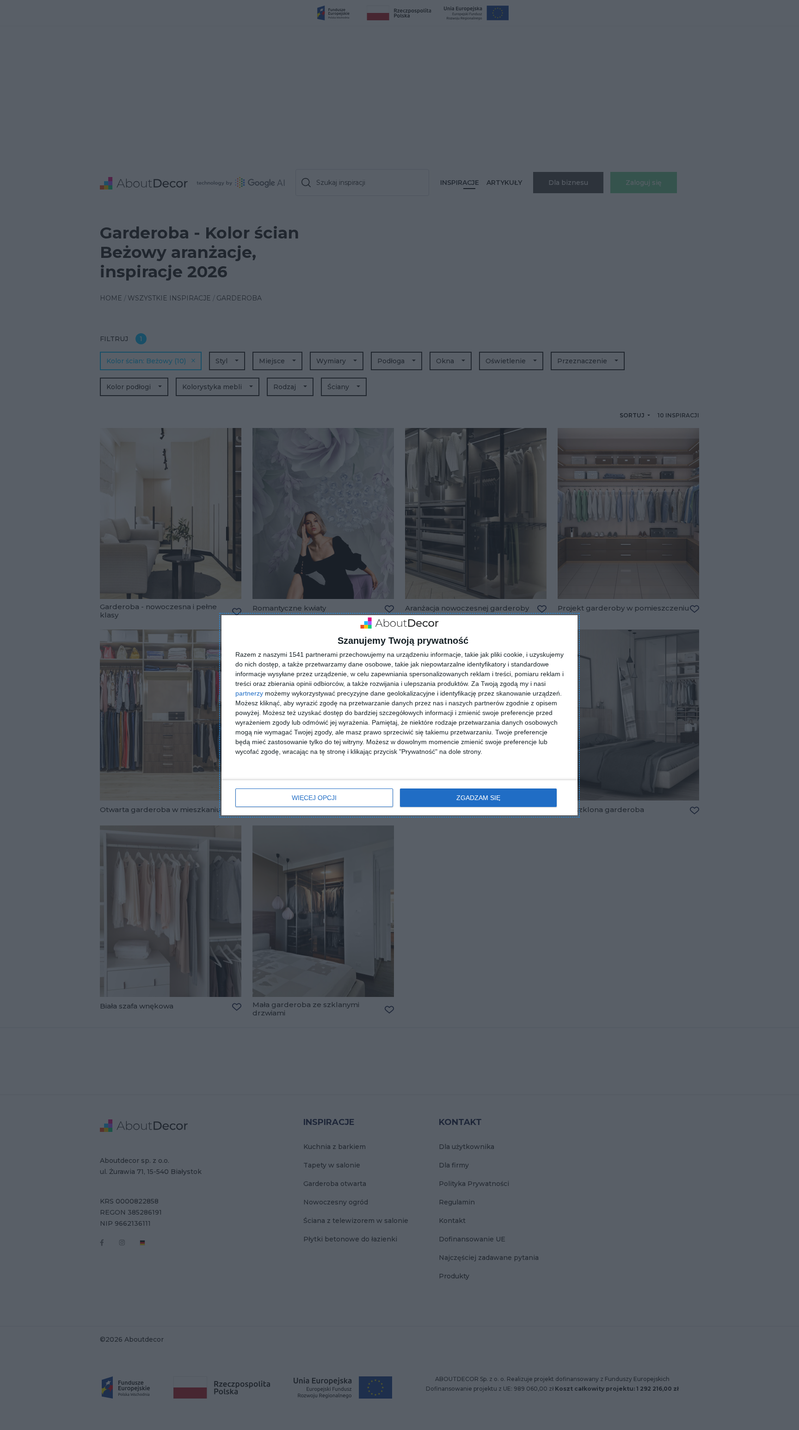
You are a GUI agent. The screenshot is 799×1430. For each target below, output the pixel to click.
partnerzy (249, 693)
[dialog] (399, 715)
